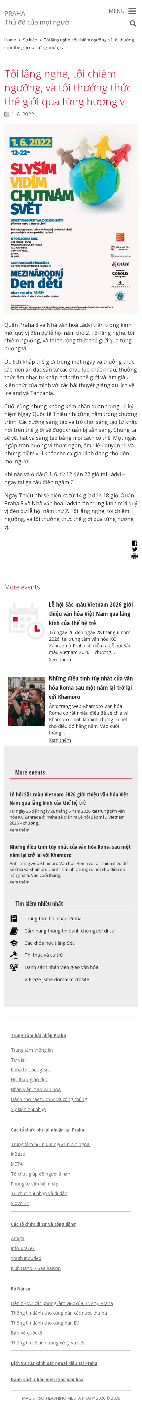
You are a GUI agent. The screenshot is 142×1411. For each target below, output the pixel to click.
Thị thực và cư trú (43, 955)
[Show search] (132, 23)
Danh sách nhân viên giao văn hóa (61, 967)
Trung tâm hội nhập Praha (53, 918)
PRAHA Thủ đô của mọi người (37, 17)
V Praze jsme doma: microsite (56, 979)
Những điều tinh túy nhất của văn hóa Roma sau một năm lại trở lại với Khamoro (91, 687)
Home (10, 40)
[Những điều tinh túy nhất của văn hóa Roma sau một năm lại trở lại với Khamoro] (26, 724)
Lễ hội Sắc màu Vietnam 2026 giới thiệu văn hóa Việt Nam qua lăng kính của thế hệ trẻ (91, 613)
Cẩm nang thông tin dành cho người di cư (69, 930)
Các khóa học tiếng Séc (49, 943)
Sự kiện (30, 40)
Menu (117, 11)
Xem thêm (60, 659)
